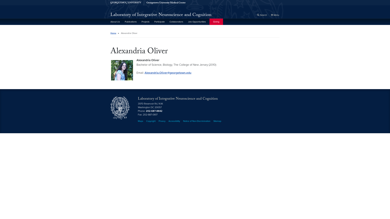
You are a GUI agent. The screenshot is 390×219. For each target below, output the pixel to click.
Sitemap (217, 121)
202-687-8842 (154, 111)
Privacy (162, 121)
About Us (115, 21)
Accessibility (174, 121)
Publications (131, 21)
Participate (159, 21)
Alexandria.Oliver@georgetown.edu (168, 73)
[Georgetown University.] (125, 2)
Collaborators (176, 21)
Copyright (151, 121)
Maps (140, 121)
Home (113, 33)
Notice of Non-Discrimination (196, 121)
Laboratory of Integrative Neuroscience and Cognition (160, 15)
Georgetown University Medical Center (166, 3)
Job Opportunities (197, 21)
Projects (145, 21)
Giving (216, 21)
